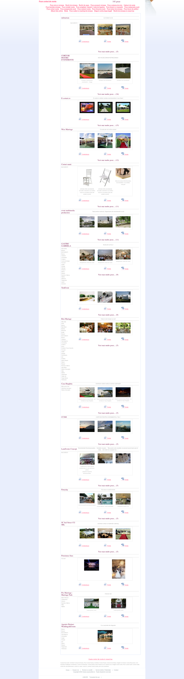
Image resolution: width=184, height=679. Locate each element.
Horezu (63, 601)
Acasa (67, 670)
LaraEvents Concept (69, 449)
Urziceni (63, 283)
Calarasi (63, 255)
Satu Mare (64, 367)
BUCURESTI (73, 23)
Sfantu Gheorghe (65, 369)
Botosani (63, 330)
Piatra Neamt (64, 360)
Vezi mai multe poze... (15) (108, 125)
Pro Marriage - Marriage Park (67, 593)
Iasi (62, 357)
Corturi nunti (66, 164)
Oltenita (63, 268)
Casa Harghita (66, 383)
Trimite (109, 41)
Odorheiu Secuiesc (66, 388)
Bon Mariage (66, 318)
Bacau (63, 325)
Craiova (63, 259)
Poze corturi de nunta (47, 1)
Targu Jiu (63, 376)
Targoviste (64, 280)
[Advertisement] (51, 45)
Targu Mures (64, 378)
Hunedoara (64, 355)
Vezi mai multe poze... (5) (108, 51)
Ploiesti (63, 273)
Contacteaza (85, 41)
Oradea (63, 358)
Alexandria (64, 248)
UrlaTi (62, 282)
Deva (62, 346)
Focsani (63, 262)
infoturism (65, 17)
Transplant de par (94, 677)
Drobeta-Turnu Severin (67, 348)
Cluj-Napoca (64, 341)
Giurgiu (63, 266)
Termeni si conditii (87, 670)
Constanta (64, 257)
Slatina (63, 276)
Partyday (64, 489)
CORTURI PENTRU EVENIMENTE (67, 57)
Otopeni (63, 269)
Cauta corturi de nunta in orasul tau (100, 659)
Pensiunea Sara (67, 555)
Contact (116, 670)
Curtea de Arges (65, 261)
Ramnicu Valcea (65, 275)
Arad (62, 323)
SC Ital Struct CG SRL (68, 523)
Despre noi (76, 670)
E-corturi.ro (65, 98)
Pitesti (62, 271)
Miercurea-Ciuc (65, 386)
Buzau (63, 254)
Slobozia (63, 278)
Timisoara (63, 379)
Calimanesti (64, 599)
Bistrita (63, 328)
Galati (62, 264)
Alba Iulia (63, 321)
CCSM (64, 417)
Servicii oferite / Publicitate (103, 670)
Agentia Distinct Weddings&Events (68, 625)
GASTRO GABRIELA (66, 244)
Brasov (63, 250)
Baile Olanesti (64, 597)
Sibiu (62, 371)
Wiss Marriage (67, 129)
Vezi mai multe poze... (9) (108, 274)
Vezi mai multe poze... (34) (108, 94)
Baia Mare (64, 327)
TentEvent (65, 287)
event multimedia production (68, 211)
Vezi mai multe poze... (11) (108, 206)
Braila (62, 332)
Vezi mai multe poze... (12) (108, 160)
